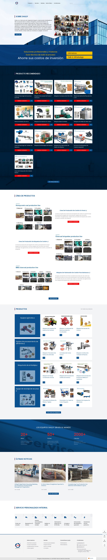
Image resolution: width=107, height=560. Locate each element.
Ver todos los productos (86, 309)
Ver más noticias (53, 493)
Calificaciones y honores (33, 546)
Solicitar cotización (22, 101)
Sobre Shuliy (49, 3)
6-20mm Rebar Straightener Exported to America (52, 484)
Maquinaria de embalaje (27, 365)
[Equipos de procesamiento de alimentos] (27, 352)
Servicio (37, 3)
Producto (30, 3)
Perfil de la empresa (32, 543)
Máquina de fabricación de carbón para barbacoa (72, 272)
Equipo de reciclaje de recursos (27, 389)
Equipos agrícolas (27, 318)
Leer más (18, 34)
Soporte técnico (47, 544)
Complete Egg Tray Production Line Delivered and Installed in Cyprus (77, 484)
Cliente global (31, 548)
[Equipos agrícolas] (27, 329)
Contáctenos (57, 3)
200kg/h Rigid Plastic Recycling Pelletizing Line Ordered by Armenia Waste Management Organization (26, 485)
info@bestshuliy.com (82, 545)
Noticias (43, 3)
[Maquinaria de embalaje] (27, 376)
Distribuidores (64, 543)
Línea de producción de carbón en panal (73, 210)
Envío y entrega (47, 546)
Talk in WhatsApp (76, 57)
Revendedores (64, 544)
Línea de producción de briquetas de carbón (33, 241)
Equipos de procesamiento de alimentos (27, 342)
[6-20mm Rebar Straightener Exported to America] (53, 473)
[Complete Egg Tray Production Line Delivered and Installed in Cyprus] (80, 473)
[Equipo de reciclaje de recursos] (27, 400)
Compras (46, 548)
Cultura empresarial (32, 544)
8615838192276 (81, 543)
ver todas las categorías (53, 412)
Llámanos (72, 53)
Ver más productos (53, 181)
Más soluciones (53, 298)
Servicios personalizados (49, 543)
